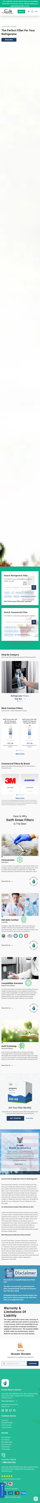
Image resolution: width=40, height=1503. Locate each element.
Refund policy (5, 1447)
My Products (5, 1439)
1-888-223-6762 (8, 1462)
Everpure (29, 787)
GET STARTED (15, 1118)
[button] (18, 750)
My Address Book (6, 1442)
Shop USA (21, 11)
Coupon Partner (6, 1427)
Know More (29, 1118)
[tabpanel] (20, 429)
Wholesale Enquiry (7, 1422)
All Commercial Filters (22, 635)
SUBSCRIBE (33, 1363)
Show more (20, 754)
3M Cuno (10, 787)
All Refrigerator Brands (28, 596)
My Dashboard (5, 1437)
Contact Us (4, 1420)
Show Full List (5, 881)
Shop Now (18, 699)
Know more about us (7, 1401)
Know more (19, 1164)
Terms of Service (6, 1425)
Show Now (9, 40)
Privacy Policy (5, 1449)
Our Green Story (6, 1444)
